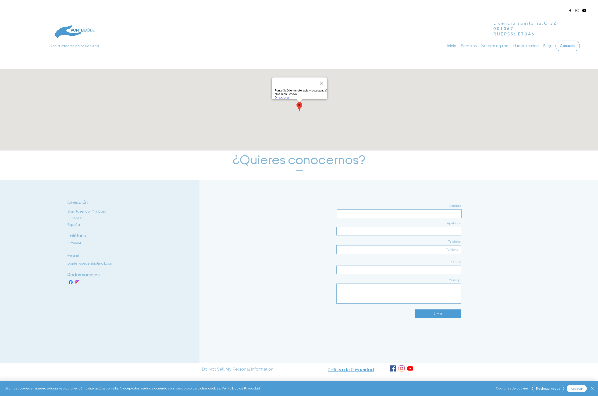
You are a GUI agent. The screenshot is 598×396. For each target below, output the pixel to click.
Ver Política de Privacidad (241, 388)
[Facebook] (570, 10)
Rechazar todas (548, 388)
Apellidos (454, 223)
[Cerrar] (592, 388)
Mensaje (454, 279)
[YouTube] (410, 368)
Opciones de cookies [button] (512, 388)
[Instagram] (577, 10)
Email (457, 261)
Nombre (455, 205)
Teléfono (454, 241)
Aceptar (577, 388)
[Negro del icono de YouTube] (584, 10)
